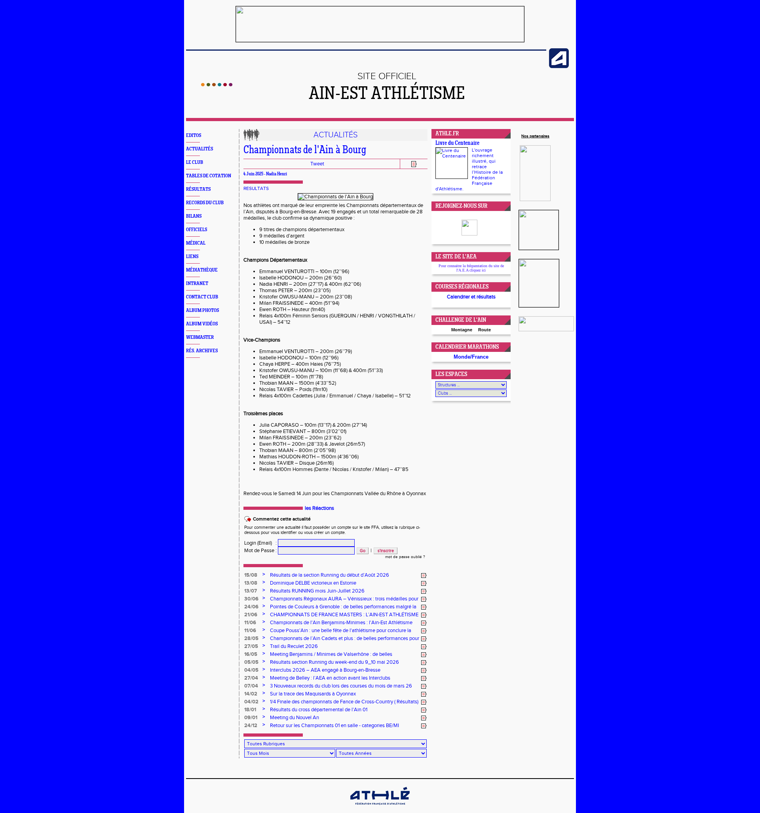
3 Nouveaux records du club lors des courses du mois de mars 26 (341, 686)
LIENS (192, 256)
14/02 (250, 694)
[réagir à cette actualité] (424, 575)
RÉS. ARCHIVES (202, 350)
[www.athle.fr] (559, 66)
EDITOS (193, 135)
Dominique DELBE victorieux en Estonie (313, 583)
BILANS (193, 216)
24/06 (251, 607)
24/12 (250, 725)
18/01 (250, 710)
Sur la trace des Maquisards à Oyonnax (313, 694)
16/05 (250, 654)
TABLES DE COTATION (208, 176)
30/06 (251, 599)
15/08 (250, 575)
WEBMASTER (200, 337)
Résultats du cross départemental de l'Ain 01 (318, 710)
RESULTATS (256, 188)
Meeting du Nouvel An (294, 717)
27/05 (251, 646)
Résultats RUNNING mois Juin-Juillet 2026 (317, 591)
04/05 (251, 670)
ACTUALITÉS (199, 149)
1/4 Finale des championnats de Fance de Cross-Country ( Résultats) (344, 702)
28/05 (251, 638)
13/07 (250, 591)
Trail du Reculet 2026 (294, 646)
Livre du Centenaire (457, 143)
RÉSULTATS (198, 189)
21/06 (250, 615)
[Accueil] (216, 85)
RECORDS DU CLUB (205, 202)
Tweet (317, 164)
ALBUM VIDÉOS (202, 324)
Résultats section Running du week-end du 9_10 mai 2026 (334, 662)
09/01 (250, 717)
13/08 (250, 583)
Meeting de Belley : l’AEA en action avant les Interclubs (330, 678)
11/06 (250, 622)
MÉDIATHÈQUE (202, 270)
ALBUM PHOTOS (202, 310)
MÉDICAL (195, 243)
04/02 (251, 702)
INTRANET (197, 283)
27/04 (251, 678)
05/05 (251, 662)
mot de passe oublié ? (405, 557)
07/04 (251, 686)
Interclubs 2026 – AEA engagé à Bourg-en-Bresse (325, 670)
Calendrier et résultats (471, 297)
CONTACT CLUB (202, 297)
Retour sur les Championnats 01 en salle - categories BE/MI (334, 725)
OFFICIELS (196, 229)
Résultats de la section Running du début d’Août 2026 (329, 575)
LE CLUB (194, 162)
